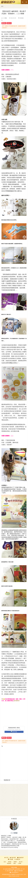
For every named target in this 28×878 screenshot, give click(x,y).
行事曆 (19, 863)
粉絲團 (11, 859)
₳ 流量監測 (17, 859)
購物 (15, 863)
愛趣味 (15, 861)
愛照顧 (9, 861)
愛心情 (20, 861)
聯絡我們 (21, 857)
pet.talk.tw (16, 700)
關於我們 (13, 857)
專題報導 (9, 863)
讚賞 (5, 23)
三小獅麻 (5, 18)
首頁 (2, 6)
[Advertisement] (14, 763)
